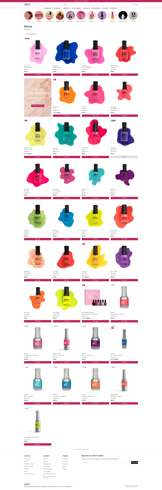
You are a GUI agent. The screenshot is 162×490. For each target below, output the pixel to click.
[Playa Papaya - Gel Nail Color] (124, 379)
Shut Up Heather (56, 191)
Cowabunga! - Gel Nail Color (88, 396)
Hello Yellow (84, 273)
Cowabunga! (26, 314)
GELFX (25, 461)
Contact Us (65, 459)
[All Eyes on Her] (124, 133)
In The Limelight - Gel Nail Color (31, 437)
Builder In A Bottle (28, 466)
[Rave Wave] (124, 256)
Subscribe (134, 462)
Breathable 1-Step (28, 464)
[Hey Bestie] (37, 215)
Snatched (84, 232)
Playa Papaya (113, 232)
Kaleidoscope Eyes (28, 67)
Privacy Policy (46, 471)
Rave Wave (113, 273)
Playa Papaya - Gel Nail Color (117, 396)
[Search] (97, 4)
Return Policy (46, 466)
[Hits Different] (66, 256)
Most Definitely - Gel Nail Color (117, 314)
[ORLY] (27, 4)
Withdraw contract (29, 474)
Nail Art (26, 471)
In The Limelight (56, 314)
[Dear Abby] (66, 133)
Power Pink (26, 191)
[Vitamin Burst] (124, 51)
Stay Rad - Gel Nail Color (87, 355)
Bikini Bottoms (27, 273)
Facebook (65, 461)
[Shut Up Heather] (66, 174)
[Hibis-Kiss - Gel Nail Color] (66, 338)
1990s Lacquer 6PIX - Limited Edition (90, 314)
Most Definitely (114, 108)
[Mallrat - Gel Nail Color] (37, 379)
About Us (45, 459)
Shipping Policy (47, 464)
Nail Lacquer (27, 459)
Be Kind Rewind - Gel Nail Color (60, 396)
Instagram (65, 464)
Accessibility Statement (49, 474)
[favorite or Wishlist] (134, 4)
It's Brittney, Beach (57, 67)
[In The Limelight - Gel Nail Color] (37, 420)
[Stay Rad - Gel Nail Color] (95, 338)
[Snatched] (95, 215)
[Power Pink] (37, 174)
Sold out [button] (124, 157)
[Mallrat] (95, 174)
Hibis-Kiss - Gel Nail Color (58, 355)
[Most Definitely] (124, 92)
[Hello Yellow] (95, 256)
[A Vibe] (66, 92)
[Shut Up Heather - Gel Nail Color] (37, 338)
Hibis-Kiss (84, 149)
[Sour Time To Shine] (37, 133)
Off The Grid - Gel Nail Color (117, 355)
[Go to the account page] (132, 4)
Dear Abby (55, 149)
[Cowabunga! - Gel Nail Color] (95, 379)
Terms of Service (47, 469)
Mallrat (83, 191)
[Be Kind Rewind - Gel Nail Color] (66, 379)
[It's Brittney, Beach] (66, 51)
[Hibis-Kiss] (95, 133)
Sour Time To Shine (28, 149)
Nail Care (26, 469)
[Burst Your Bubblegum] (95, 51)
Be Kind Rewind (56, 232)
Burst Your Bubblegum (87, 67)
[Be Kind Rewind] (66, 215)
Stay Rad (112, 191)
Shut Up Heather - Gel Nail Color (31, 355)
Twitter (64, 466)
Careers (45, 461)
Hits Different (56, 273)
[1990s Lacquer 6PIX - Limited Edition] (95, 297)
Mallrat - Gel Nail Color (29, 396)
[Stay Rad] (124, 174)
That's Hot (84, 108)
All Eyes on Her (114, 149)
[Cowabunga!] (37, 297)
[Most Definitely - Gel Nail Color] (124, 297)
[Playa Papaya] (124, 215)
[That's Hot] (95, 92)
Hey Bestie (26, 232)
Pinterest (64, 469)
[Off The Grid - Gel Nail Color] (124, 338)
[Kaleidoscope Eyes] (37, 51)
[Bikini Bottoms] (37, 256)
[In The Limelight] (66, 297)
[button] (137, 4)
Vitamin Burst (114, 67)
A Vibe (54, 108)
